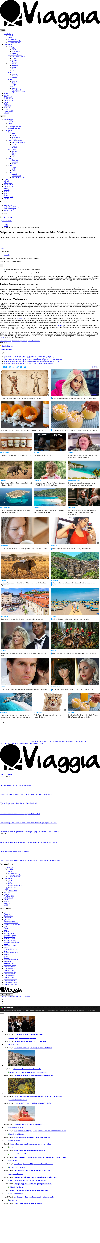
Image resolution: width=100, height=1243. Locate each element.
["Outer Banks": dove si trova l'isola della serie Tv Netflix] (52, 1100)
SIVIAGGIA (74, 1008)
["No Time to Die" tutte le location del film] (52, 1058)
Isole (5, 930)
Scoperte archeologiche (11, 952)
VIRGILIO (20, 1008)
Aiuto (43, 1010)
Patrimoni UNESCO (10, 949)
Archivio (27, 996)
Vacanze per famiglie (14, 41)
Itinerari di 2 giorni (9, 937)
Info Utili (7, 892)
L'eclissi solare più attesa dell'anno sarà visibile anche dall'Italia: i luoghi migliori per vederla (28, 823)
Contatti (6, 113)
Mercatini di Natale (10, 945)
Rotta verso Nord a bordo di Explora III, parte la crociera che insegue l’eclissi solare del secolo (33, 360)
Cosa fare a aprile (9, 970)
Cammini (10, 35)
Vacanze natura (12, 39)
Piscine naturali (8, 210)
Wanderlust (7, 106)
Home (6, 224)
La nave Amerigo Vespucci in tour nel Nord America (16, 785)
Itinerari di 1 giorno (10, 935)
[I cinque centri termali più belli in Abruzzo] (52, 1200)
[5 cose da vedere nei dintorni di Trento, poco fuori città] (52, 1134)
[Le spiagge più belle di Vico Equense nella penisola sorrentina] (52, 1194)
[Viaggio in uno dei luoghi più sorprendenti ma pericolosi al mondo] (52, 1174)
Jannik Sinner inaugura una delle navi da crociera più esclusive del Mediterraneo (28, 356)
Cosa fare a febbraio (10, 966)
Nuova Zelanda (16, 90)
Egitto (13, 83)
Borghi (10, 37)
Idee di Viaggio (8, 868)
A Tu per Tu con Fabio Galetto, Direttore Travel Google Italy (19, 803)
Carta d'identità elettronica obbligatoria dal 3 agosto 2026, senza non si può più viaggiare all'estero (30, 860)
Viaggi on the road (9, 961)
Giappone (15, 74)
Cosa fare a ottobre (10, 980)
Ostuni (2, 337)
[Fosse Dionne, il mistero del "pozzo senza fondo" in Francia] (52, 1160)
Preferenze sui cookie (35, 1010)
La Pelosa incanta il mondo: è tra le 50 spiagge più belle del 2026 (20, 814)
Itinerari (6, 931)
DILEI (69, 1008)
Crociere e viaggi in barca (19, 341)
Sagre (5, 951)
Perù (13, 69)
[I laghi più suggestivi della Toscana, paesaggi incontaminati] (52, 1180)
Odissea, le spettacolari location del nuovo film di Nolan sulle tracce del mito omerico (26, 794)
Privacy (19, 1010)
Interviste (7, 107)
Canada (14, 58)
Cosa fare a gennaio (10, 965)
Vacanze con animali (14, 42)
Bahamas (14, 62)
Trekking (6, 958)
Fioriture (6, 928)
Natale (6, 947)
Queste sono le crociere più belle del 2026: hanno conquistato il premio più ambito (29, 358)
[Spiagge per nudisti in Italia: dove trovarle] (52, 1114)
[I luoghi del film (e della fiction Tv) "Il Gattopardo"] (52, 1038)
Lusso (6, 102)
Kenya (14, 85)
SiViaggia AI (8, 97)
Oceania (10, 86)
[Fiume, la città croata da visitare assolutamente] (52, 1147)
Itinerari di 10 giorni (10, 940)
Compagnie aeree (9, 921)
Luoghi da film (8, 100)
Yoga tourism (8, 205)
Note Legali (13, 1010)
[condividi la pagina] (1, 265)
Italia (13, 48)
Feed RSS (21, 996)
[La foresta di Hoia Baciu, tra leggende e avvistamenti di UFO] (52, 1072)
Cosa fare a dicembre (10, 984)
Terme (6, 956)
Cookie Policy (25, 1010)
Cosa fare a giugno (10, 973)
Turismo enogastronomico (12, 959)
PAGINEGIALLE (28, 1008)
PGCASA (47, 1008)
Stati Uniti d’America (18, 56)
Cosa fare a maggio (10, 972)
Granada (61, 325)
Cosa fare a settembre (10, 979)
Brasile (14, 67)
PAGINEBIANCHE (54, 1008)
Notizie (6, 93)
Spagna (14, 53)
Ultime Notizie (12, 891)
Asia (9, 72)
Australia (14, 88)
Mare (29, 341)
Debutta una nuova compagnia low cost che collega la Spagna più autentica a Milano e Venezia (29, 832)
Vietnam (14, 78)
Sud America (12, 63)
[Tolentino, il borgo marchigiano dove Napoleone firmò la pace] (52, 1187)
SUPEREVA (95, 1008)
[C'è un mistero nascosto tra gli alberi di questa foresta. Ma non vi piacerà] (52, 1086)
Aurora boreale (8, 916)
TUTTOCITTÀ (63, 1008)
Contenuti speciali (5, 996)
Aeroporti (7, 914)
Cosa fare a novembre (10, 982)
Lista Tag (7, 912)
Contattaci (14, 996)
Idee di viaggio (8, 34)
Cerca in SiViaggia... (6, 994)
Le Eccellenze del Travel (11, 207)
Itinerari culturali (9, 933)
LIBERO (15, 1008)
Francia (14, 49)
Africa (10, 79)
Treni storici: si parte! (10, 209)
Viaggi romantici (9, 963)
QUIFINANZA (80, 1008)
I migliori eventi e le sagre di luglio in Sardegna (14, 851)
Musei (6, 944)
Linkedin (6, 255)
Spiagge (6, 954)
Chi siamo (7, 1010)
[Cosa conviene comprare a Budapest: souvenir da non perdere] (52, 1141)
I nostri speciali (8, 111)
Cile (13, 70)
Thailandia (15, 76)
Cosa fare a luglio (9, 975)
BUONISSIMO (88, 1008)
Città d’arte (7, 919)
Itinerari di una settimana (11, 942)
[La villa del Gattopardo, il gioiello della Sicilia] (52, 1024)
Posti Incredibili (9, 896)
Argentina (15, 65)
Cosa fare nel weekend (11, 923)
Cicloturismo (8, 917)
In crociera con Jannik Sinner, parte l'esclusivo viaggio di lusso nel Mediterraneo (28, 363)
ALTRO (3, 116)
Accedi (3, 30)
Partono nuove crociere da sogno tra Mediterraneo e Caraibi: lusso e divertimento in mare (31, 361)
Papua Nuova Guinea (18, 92)
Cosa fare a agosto (9, 977)
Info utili (6, 95)
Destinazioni (8, 44)
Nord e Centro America (15, 55)
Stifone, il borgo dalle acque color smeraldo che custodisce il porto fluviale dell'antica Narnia (28, 842)
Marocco (14, 81)
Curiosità (6, 104)
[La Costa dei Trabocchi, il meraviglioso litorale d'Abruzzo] (52, 1044)
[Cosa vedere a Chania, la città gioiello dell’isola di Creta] (52, 1167)
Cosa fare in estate (5, 341)
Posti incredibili (8, 99)
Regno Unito (16, 51)
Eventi (6, 926)
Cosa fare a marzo (9, 968)
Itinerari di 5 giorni (9, 938)
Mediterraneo (35, 341)
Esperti (6, 109)
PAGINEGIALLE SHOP (38, 1008)
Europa (10, 46)
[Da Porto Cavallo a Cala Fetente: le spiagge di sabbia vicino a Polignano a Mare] (52, 1154)
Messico (14, 60)
